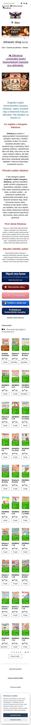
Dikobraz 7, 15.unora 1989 (5, 608)
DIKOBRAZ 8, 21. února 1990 (5, 513)
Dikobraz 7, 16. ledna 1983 (25, 576)
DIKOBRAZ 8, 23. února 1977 (25, 482)
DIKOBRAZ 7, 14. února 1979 (5, 640)
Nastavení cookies (15, 719)
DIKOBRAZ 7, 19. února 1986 (15, 545)
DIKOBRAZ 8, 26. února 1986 (25, 450)
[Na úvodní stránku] (15, 15)
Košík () (7, 8)
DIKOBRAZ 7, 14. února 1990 (25, 608)
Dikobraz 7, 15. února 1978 (15, 608)
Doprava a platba (15, 687)
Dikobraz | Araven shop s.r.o (15, 317)
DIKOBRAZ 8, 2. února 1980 (15, 450)
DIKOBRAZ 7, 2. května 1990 (25, 513)
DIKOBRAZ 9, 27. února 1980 (15, 387)
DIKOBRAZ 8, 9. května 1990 (25, 418)
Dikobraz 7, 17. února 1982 (5, 576)
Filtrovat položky (7, 325)
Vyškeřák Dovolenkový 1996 (5, 355)
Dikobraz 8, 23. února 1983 (15, 482)
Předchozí (4, 32)
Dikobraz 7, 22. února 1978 (5, 545)
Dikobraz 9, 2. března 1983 (15, 355)
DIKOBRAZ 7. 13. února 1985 (25, 640)
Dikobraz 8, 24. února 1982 (5, 482)
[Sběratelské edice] (15, 287)
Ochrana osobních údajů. (15, 678)
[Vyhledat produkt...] (21, 3)
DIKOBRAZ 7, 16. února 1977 (15, 576)
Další (27, 32)
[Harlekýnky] (15, 295)
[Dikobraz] (15, 277)
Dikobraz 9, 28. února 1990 (25, 355)
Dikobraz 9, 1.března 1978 (5, 418)
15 (25, 652)
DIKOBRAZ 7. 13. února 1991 (15, 640)
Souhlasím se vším (15, 715)
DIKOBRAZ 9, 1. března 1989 (25, 387)
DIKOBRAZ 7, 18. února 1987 (25, 545)
